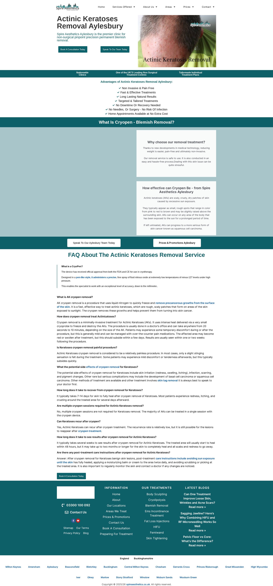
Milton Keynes (13, 566)
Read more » (197, 507)
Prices (186, 6)
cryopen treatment (89, 431)
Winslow (144, 577)
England (124, 558)
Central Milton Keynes (136, 566)
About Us (148, 6)
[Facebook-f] (73, 521)
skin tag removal (168, 380)
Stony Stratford (124, 577)
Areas (168, 6)
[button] (136, 381)
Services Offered (122, 6)
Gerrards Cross (181, 566)
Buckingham (110, 566)
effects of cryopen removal (102, 366)
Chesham (161, 566)
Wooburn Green (188, 577)
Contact (206, 6)
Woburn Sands (164, 577)
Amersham (34, 566)
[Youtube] (78, 521)
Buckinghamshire (143, 558)
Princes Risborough (207, 566)
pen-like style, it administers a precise (96, 277)
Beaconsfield (72, 566)
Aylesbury (52, 566)
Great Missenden (234, 566)
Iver (78, 577)
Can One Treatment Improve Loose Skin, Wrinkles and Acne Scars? (197, 498)
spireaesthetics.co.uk (138, 584)
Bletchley (91, 566)
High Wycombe (259, 566)
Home (101, 6)
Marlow (105, 577)
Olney (90, 577)
